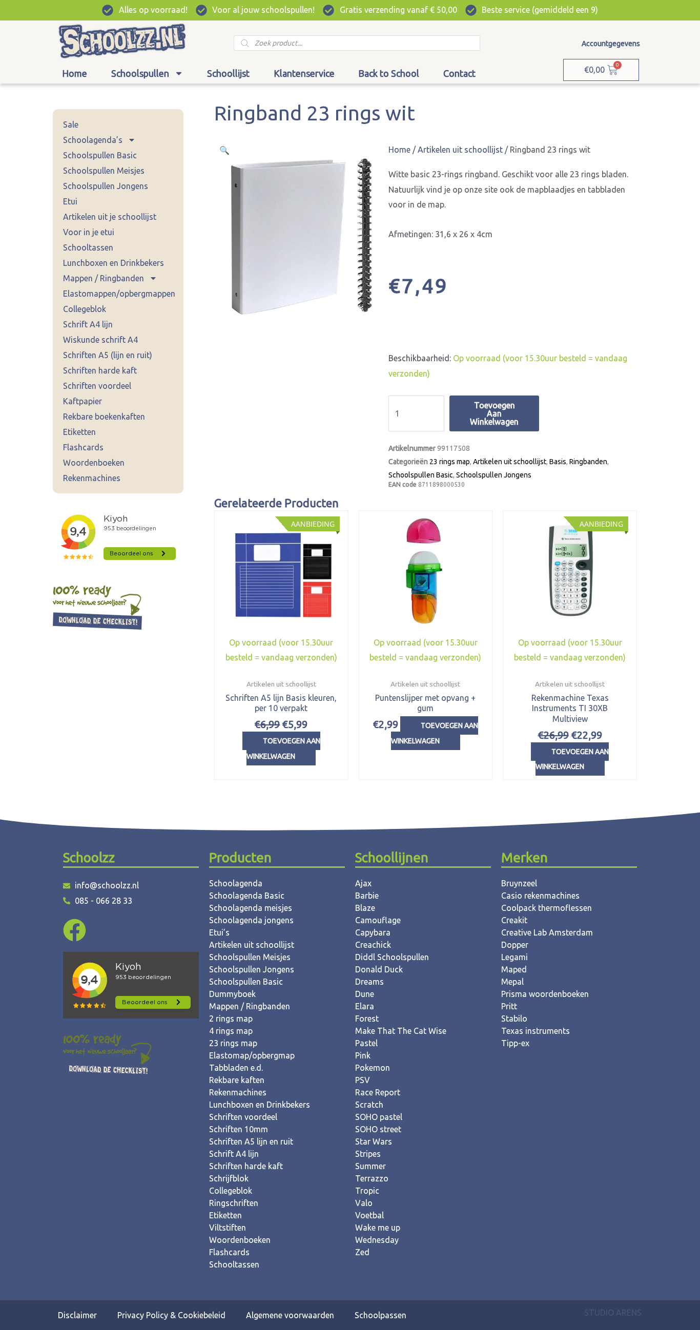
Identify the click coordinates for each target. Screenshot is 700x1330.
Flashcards (83, 447)
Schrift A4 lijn (88, 324)
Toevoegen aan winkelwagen (494, 413)
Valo (364, 1203)
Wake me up (377, 1227)
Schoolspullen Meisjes (104, 170)
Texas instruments (535, 1030)
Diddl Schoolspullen (392, 957)
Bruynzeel (519, 883)
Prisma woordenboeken (545, 994)
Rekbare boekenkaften (104, 416)
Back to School (388, 73)
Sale (70, 124)
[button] (224, 150)
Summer (370, 1166)
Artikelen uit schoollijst (460, 149)
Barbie (367, 895)
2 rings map (231, 1018)
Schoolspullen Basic (100, 155)
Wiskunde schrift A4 (100, 339)
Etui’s (219, 932)
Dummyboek (232, 994)
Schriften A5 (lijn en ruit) (107, 355)
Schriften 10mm (238, 1129)
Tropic (367, 1190)
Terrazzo (371, 1178)
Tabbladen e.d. (236, 1067)
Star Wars (373, 1141)
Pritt (509, 1006)
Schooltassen (88, 247)
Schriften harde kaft (100, 370)
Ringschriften (233, 1203)
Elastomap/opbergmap (252, 1055)
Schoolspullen (140, 73)
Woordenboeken (94, 462)
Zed (362, 1252)
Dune (364, 994)
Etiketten (79, 432)
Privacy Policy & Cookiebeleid (171, 1315)
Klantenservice (304, 73)
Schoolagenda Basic (246, 895)
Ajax (363, 883)
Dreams (369, 981)
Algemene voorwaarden (290, 1315)
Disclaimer (77, 1315)
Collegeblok (84, 309)
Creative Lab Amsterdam (547, 932)
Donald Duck (379, 969)
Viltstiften (227, 1227)
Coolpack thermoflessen (546, 907)
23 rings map (449, 462)
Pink (362, 1055)
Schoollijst (228, 73)
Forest (367, 1018)
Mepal (512, 981)
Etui (70, 201)
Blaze (365, 907)
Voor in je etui (88, 232)
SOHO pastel (378, 1116)
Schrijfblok (229, 1178)
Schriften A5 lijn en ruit (251, 1141)
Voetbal (369, 1215)
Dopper (514, 944)
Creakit (514, 920)
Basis (557, 462)
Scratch (369, 1104)
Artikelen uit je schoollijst (109, 216)
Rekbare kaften (236, 1080)
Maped (514, 969)
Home (74, 73)
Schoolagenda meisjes (250, 907)
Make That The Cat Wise (400, 1030)
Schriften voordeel (97, 385)
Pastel (366, 1043)
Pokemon (372, 1067)
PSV (362, 1080)
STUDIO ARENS (613, 1312)
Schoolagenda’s (92, 139)
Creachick (373, 944)
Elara (364, 1006)
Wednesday (377, 1239)
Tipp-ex (515, 1043)
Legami (514, 957)
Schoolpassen (380, 1315)
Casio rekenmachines (540, 895)
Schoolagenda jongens (251, 920)
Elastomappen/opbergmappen (119, 293)
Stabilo (514, 1018)
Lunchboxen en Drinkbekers (113, 262)
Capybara (372, 932)
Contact (459, 73)
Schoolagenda (235, 883)
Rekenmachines (91, 478)
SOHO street (378, 1129)
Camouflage (378, 920)
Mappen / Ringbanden (103, 278)
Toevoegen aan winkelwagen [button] (283, 748)
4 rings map (231, 1030)
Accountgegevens (611, 43)
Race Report (377, 1092)
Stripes (368, 1153)
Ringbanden (588, 462)
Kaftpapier (82, 401)
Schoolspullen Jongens (105, 186)
